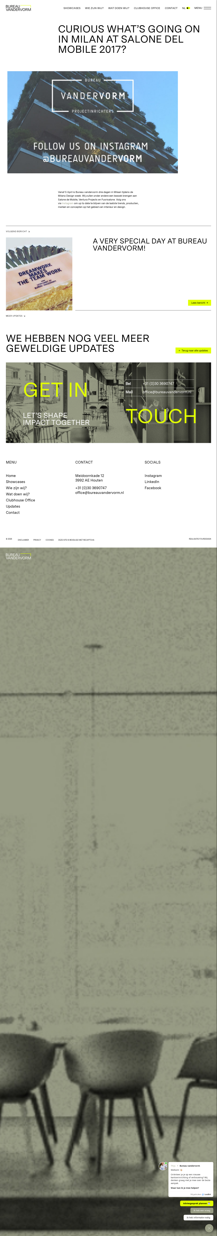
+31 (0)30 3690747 (158, 383)
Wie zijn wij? (94, 8)
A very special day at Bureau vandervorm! (150, 244)
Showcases (71, 8)
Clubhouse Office (147, 8)
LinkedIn (152, 482)
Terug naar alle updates (195, 350)
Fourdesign (205, 539)
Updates (13, 506)
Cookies (50, 540)
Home (11, 476)
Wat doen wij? (118, 8)
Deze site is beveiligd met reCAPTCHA (76, 540)
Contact (171, 8)
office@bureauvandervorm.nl (167, 392)
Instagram (68, 203)
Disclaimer (23, 540)
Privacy (37, 540)
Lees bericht (198, 302)
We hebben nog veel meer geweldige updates (77, 343)
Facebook (153, 488)
